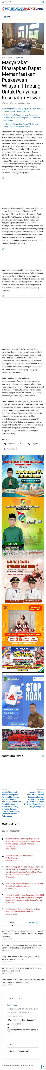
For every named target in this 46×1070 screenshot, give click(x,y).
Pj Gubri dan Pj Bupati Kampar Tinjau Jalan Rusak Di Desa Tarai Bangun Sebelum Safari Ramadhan (22, 117)
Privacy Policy (24, 1051)
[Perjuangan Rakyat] (23, 10)
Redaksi (10, 1051)
